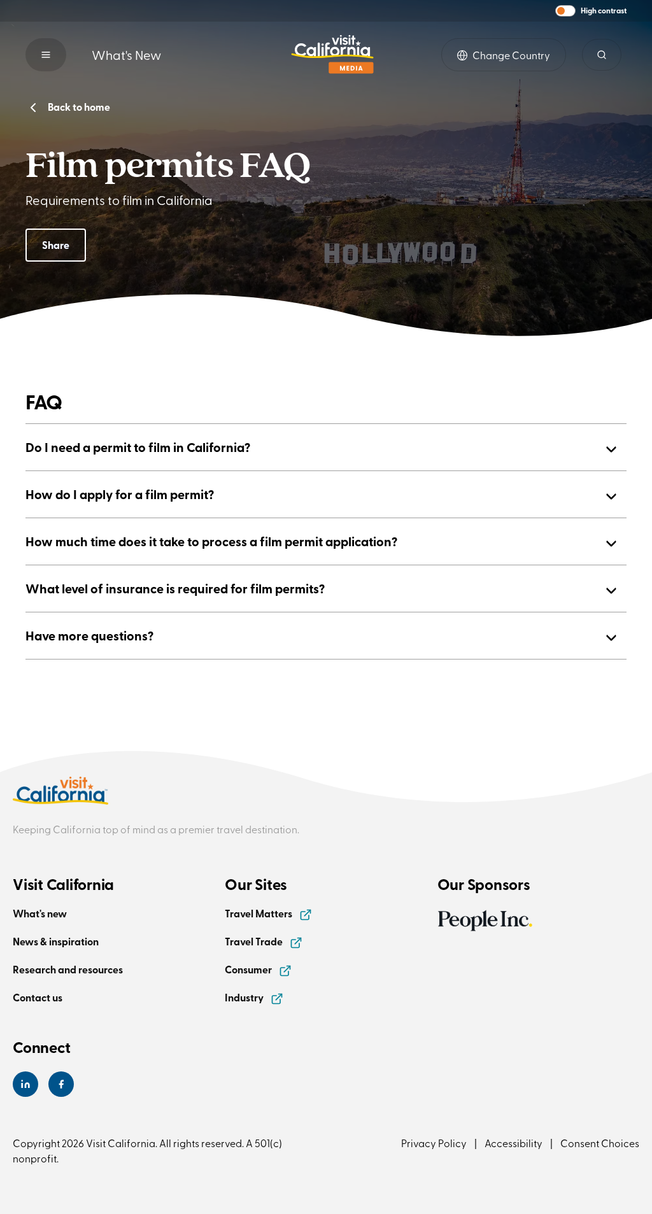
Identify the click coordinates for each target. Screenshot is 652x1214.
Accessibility (513, 1143)
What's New (126, 54)
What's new (40, 913)
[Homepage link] (332, 54)
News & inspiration (56, 941)
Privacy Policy (434, 1143)
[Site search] (601, 54)
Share (55, 244)
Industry (245, 997)
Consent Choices (599, 1143)
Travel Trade (255, 941)
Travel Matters (259, 913)
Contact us (37, 997)
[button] (591, 11)
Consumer (249, 969)
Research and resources (68, 969)
